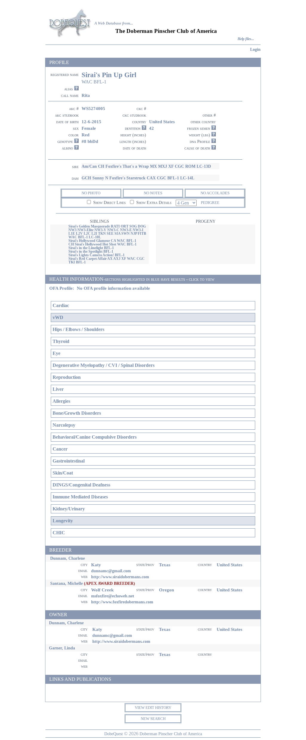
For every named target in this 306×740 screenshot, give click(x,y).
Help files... (246, 39)
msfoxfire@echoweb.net (112, 595)
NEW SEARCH (153, 718)
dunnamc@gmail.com (111, 570)
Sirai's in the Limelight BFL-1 (91, 248)
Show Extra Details (153, 202)
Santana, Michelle (66, 583)
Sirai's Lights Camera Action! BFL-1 (96, 255)
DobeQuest (113, 733)
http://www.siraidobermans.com (120, 576)
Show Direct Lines (109, 202)
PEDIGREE (210, 202)
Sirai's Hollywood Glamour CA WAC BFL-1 (102, 240)
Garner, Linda (62, 648)
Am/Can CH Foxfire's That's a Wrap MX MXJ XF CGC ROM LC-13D (146, 166)
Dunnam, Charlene (67, 558)
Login (255, 49)
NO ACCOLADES (215, 193)
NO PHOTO (91, 193)
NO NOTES (153, 193)
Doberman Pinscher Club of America (171, 733)
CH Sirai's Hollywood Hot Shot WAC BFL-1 (102, 244)
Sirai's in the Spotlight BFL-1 (90, 251)
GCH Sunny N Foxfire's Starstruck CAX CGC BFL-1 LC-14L (138, 178)
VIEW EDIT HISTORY (153, 707)
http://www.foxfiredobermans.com (122, 601)
